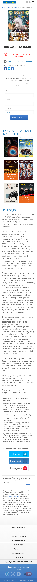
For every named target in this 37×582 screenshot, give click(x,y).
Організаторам (18, 545)
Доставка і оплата (18, 528)
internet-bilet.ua (14, 497)
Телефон (9, 108)
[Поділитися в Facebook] (5, 68)
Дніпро (27, 484)
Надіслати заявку (19, 117)
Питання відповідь (18, 553)
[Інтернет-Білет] (9, 2)
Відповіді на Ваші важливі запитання (18, 562)
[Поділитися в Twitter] (9, 68)
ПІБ (7, 91)
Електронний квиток (18, 536)
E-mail (8, 99)
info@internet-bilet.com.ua (18, 567)
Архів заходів (18, 557)
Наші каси (18, 532)
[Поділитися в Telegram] (12, 68)
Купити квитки (11, 155)
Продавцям (18, 549)
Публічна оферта (18, 540)
